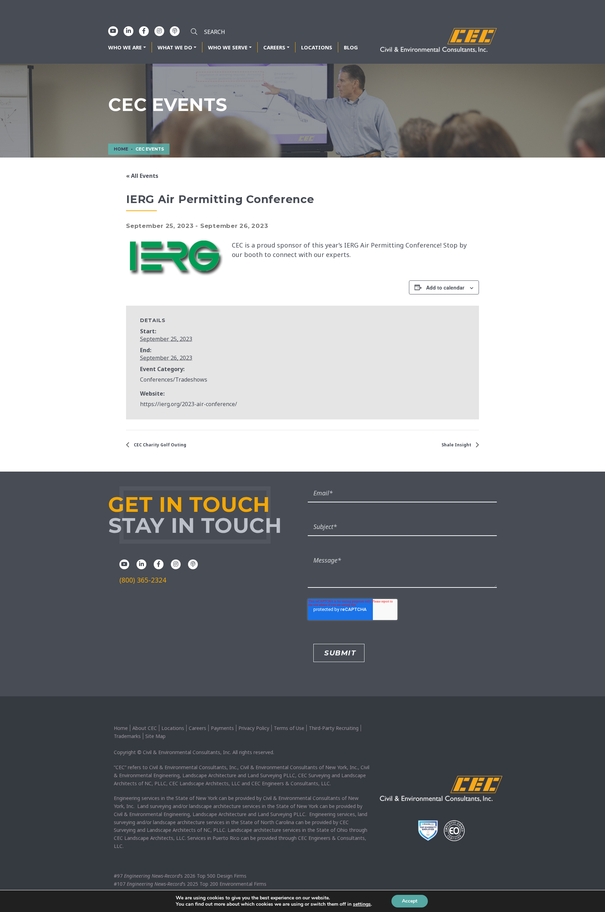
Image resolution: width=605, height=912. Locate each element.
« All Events (142, 176)
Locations (316, 47)
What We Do (175, 47)
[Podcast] (175, 31)
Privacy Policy (253, 728)
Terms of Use (289, 728)
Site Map (155, 736)
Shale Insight (456, 445)
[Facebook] (144, 31)
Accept (409, 901)
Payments (222, 728)
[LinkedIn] (128, 31)
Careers (274, 47)
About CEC (144, 728)
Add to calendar (445, 287)
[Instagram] (159, 31)
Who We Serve (228, 47)
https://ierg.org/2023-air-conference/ (188, 404)
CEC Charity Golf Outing (159, 445)
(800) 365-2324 (142, 580)
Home (121, 728)
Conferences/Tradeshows (173, 379)
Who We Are (125, 47)
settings (362, 904)
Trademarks (127, 736)
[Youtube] (113, 31)
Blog (351, 47)
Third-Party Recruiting (334, 728)
